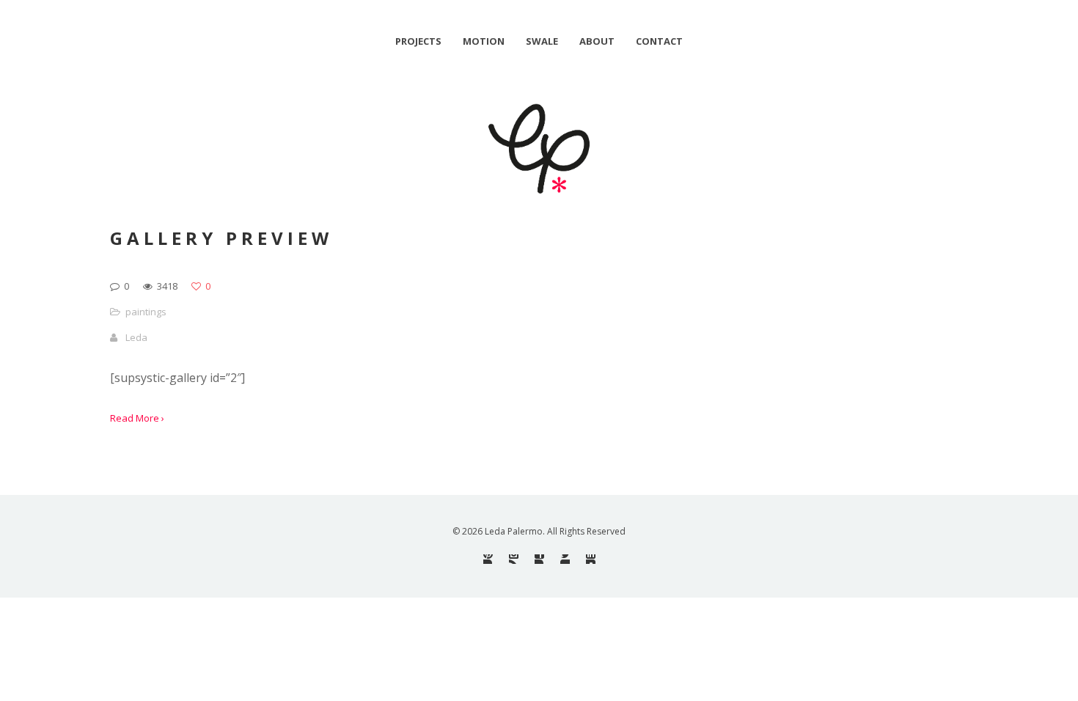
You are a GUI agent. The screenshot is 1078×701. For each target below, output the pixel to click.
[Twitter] (565, 559)
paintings (145, 311)
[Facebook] (539, 559)
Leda (136, 337)
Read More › (137, 418)
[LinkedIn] (590, 559)
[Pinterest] (488, 559)
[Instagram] (513, 559)
